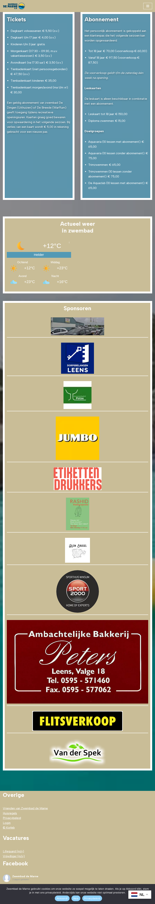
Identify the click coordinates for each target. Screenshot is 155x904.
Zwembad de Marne (25, 876)
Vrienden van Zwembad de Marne (25, 808)
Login (7, 823)
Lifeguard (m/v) (13, 851)
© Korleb (9, 827)
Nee (75, 898)
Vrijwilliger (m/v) (14, 856)
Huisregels (10, 813)
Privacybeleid (12, 818)
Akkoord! (62, 898)
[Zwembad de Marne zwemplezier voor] (14, 6)
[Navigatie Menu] (147, 6)
